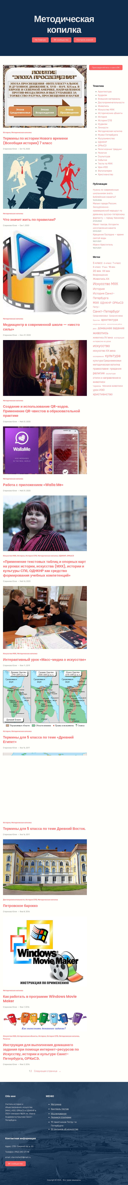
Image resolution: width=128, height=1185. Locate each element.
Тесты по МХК (105, 163)
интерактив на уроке (102, 341)
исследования (98, 356)
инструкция (119, 338)
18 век (112, 267)
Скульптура (104, 156)
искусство (101, 346)
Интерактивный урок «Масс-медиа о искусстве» (44, 659)
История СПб (31, 556)
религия (99, 373)
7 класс (117, 263)
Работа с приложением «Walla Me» (33, 485)
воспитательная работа (114, 324)
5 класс (97, 262)
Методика (56, 1104)
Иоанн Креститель (103, 244)
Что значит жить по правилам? (29, 219)
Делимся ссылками (61, 1117)
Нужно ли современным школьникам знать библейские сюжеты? (106, 193)
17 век (104, 267)
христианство (102, 394)
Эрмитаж (96, 320)
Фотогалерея (105, 170)
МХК (96, 302)
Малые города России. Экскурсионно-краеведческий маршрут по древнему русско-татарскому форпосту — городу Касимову (109, 210)
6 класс (107, 263)
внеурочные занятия (99, 324)
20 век (97, 270)
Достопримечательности (14, 900)
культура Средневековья (107, 360)
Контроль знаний (84, 40)
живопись (100, 333)
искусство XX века (104, 350)
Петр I (96, 307)
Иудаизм (102, 124)
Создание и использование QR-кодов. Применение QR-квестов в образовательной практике (41, 411)
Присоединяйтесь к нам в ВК (106, 67)
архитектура (109, 319)
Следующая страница (47, 1071)
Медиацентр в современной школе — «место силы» (41, 327)
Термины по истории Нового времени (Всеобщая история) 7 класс (35, 140)
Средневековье (100, 315)
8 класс (97, 267)
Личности (103, 127)
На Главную (40, 40)
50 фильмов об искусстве (64, 1129)
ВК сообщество (61, 40)
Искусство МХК (9, 556)
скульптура (111, 373)
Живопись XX (101, 278)
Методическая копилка (21, 132)
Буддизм (102, 95)
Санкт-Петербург (106, 311)
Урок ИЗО (103, 167)
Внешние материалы (109, 98)
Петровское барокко (20, 906)
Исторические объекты (27, 1036)
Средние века (116, 315)
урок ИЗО (98, 389)
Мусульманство (106, 138)
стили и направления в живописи (107, 379)
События (102, 160)
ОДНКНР (62, 556)
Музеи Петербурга (108, 134)
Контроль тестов (60, 1109)
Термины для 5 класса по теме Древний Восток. (44, 828)
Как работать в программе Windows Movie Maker (40, 998)
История (6, 132)
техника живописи (112, 385)
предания (115, 368)
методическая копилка (106, 364)
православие (100, 368)
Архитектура (105, 91)
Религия (6, 1039)
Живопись (103, 106)
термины (97, 386)
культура (112, 356)
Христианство (105, 174)
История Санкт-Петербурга (103, 296)
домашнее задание (111, 328)
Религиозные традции (110, 149)
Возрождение (100, 274)
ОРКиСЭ (70, 556)
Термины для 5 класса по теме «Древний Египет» (38, 739)
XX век (106, 270)
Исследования (58, 1113)
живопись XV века (103, 337)
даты (94, 328)
